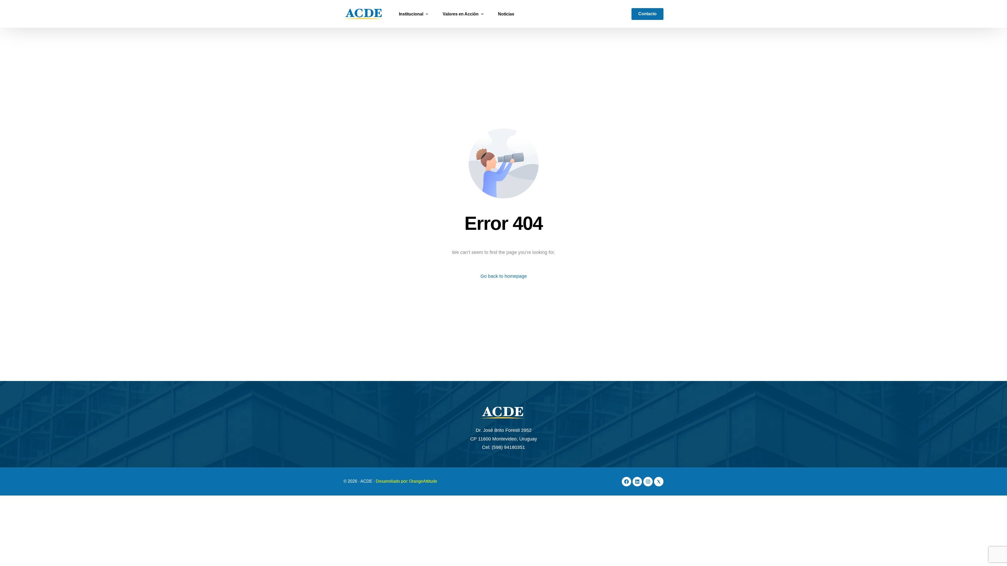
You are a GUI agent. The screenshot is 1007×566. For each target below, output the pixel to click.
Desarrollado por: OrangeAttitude (406, 481)
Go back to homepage (503, 276)
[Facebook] (626, 481)
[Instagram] (648, 481)
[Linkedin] (637, 481)
